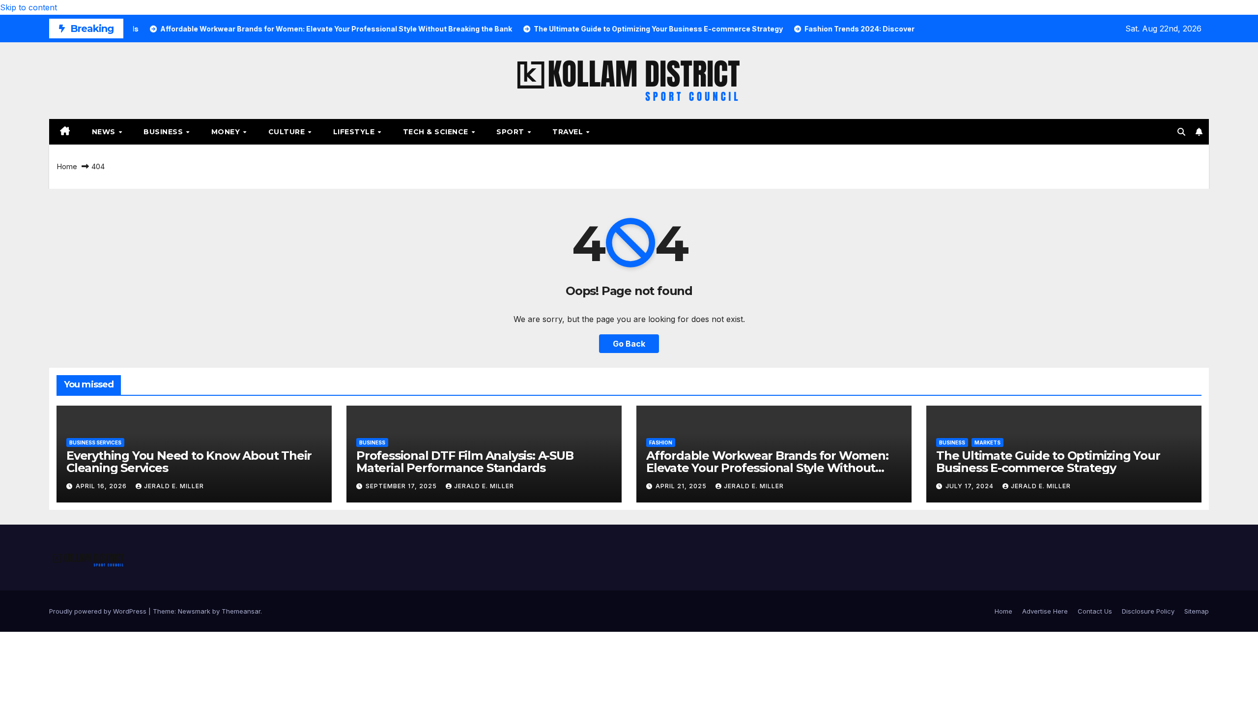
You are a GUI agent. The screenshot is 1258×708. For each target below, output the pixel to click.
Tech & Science (437, 131)
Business (164, 131)
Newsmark (194, 611)
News (105, 131)
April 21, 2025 (682, 486)
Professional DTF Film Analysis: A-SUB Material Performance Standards (464, 461)
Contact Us (1095, 611)
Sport (511, 131)
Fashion (660, 442)
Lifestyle (355, 131)
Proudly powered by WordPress (98, 611)
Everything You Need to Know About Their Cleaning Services (189, 461)
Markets (987, 442)
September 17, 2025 (402, 486)
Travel (568, 131)
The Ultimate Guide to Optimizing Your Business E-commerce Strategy (1048, 461)
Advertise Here (1045, 611)
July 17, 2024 (970, 486)
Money (226, 131)
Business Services (95, 442)
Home (67, 166)
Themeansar (241, 611)
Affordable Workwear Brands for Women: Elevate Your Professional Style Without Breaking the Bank (767, 467)
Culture (287, 131)
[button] (1181, 132)
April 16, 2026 (102, 486)
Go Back (629, 344)
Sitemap (1196, 611)
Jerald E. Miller (174, 486)
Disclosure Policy (1148, 611)
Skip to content (28, 7)
